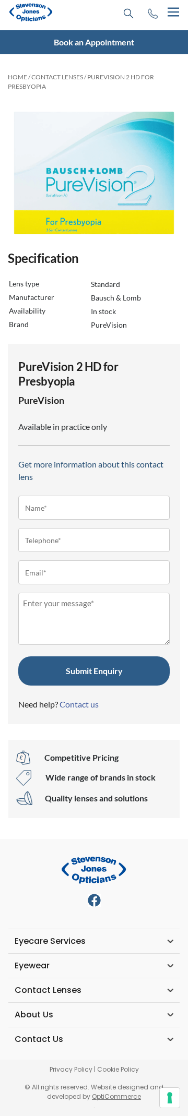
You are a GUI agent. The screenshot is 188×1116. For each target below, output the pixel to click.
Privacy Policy (71, 1069)
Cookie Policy (118, 1069)
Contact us (79, 704)
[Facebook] (94, 900)
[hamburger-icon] (173, 12)
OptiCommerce (116, 1096)
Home (17, 77)
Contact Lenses (57, 77)
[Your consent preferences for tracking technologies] (170, 1098)
